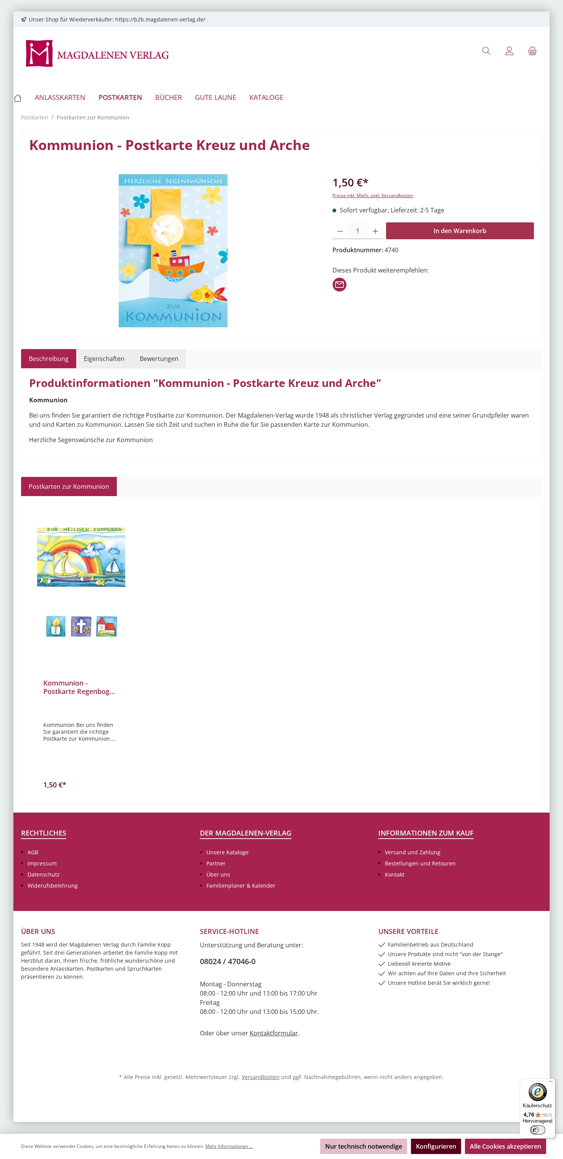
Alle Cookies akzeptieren (505, 1146)
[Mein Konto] (509, 51)
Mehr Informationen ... (229, 1146)
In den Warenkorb (460, 231)
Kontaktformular (274, 1033)
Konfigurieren (436, 1146)
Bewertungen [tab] (159, 358)
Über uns (218, 874)
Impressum (42, 863)
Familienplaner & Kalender (240, 885)
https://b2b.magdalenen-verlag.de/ (160, 19)
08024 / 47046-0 (227, 961)
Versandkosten (261, 1077)
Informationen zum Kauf (426, 832)
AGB (33, 852)
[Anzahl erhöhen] (375, 230)
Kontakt (394, 874)
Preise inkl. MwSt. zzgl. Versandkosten (372, 195)
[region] (173, 250)
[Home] (20, 97)
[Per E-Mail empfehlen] (339, 284)
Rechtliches (43, 832)
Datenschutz (44, 874)
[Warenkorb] (532, 51)
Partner (216, 863)
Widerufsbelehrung (53, 885)
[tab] (48, 358)
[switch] (537, 1130)
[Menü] (550, 1083)
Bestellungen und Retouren (420, 863)
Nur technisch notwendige (363, 1146)
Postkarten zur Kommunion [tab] (69, 486)
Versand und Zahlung (412, 852)
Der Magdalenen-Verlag (245, 832)
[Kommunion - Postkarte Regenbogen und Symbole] (81, 582)
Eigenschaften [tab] (104, 358)
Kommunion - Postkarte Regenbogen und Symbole (80, 687)
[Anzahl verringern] (340, 230)
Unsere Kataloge (227, 852)
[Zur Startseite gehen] (97, 52)
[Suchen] (486, 51)
